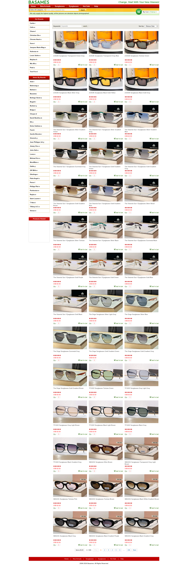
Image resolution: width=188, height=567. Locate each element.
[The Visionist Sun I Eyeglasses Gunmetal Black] (141, 226)
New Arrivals (45, 6)
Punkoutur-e (34, 190)
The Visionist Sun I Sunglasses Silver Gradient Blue (141, 130)
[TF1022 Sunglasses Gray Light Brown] (70, 410)
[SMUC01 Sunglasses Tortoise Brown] (106, 484)
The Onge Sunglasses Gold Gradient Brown (68, 388)
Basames (33, 94)
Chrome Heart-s (35, 39)
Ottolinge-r (34, 174)
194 (129, 550)
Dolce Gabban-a (36, 126)
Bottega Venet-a (36, 98)
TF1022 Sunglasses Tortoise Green (101, 388)
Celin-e (32, 27)
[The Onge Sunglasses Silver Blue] (141, 299)
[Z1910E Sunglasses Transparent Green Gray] (70, 41)
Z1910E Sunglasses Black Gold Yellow (102, 93)
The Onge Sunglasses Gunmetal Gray (66, 351)
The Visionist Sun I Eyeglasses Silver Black (103, 240)
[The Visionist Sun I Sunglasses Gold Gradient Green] (106, 152)
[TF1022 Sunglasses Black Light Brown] (106, 410)
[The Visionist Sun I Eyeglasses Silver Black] (106, 226)
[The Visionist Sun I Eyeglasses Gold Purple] (70, 262)
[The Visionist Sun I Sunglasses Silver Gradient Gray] (106, 115)
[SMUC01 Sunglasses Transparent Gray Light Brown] (141, 447)
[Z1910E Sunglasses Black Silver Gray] (70, 78)
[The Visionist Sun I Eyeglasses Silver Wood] (141, 189)
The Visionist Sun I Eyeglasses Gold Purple (68, 277)
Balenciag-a (34, 86)
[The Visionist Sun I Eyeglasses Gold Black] (70, 299)
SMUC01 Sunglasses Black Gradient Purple (104, 536)
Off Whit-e (33, 170)
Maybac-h (33, 59)
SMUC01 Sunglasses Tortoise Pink (65, 499)
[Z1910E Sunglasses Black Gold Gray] (141, 78)
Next (134, 550)
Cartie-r (32, 23)
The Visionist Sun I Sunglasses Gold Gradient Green (104, 167)
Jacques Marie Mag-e (38, 47)
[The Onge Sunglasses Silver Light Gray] (106, 299)
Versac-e (33, 210)
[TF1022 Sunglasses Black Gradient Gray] (70, 447)
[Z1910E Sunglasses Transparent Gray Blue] (106, 41)
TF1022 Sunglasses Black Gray (135, 425)
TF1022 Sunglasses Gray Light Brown (66, 425)
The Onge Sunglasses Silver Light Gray (102, 314)
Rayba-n (33, 194)
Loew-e (32, 154)
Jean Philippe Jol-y (37, 142)
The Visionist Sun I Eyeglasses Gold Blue (139, 277)
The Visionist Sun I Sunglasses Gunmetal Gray (69, 166)
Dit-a (31, 122)
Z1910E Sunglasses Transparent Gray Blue (104, 56)
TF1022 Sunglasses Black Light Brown (102, 425)
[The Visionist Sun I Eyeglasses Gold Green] (106, 262)
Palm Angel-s (35, 178)
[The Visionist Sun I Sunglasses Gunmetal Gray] (70, 152)
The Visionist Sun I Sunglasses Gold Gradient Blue (104, 204)
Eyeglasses (74, 6)
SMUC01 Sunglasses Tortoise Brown (101, 499)
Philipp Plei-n (35, 186)
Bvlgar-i (33, 110)
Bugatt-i (33, 102)
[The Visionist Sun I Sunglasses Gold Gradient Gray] (141, 152)
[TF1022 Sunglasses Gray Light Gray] (141, 373)
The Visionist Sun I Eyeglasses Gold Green (104, 277)
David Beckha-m (36, 118)
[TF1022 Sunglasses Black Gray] (141, 410)
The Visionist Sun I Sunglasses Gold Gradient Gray (140, 167)
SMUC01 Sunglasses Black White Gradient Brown (142, 499)
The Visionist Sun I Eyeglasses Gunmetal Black (141, 240)
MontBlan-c (34, 162)
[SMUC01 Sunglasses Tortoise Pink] (70, 484)
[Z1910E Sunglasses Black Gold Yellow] (106, 78)
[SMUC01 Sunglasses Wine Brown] (106, 447)
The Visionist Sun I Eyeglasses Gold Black (67, 314)
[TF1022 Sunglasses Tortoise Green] (106, 373)
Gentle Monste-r (36, 134)
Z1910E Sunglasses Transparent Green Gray (69, 56)
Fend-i (32, 130)
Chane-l (33, 31)
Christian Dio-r (35, 35)
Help (96, 6)
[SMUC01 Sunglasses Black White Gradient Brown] (141, 484)
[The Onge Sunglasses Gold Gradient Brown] (70, 373)
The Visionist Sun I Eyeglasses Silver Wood (139, 203)
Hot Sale (86, 6)
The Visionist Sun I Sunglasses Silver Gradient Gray (105, 130)
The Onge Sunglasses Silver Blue (136, 314)
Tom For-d (34, 71)
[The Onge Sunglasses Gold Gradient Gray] (141, 336)
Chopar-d (33, 114)
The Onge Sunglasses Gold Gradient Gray (139, 351)
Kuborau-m (34, 51)
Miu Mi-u (33, 63)
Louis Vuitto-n (35, 55)
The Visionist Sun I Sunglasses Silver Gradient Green (69, 130)
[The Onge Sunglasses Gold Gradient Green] (106, 336)
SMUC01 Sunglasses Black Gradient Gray (139, 536)
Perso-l (32, 182)
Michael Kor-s (35, 158)
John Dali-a (34, 150)
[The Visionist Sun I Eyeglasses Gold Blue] (141, 262)
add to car (83, 64)
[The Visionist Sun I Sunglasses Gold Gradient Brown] (70, 189)
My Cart (149, 12)
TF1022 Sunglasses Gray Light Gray (137, 388)
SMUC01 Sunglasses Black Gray (64, 536)
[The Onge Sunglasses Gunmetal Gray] (70, 336)
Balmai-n (33, 90)
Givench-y (34, 138)
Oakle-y (33, 166)
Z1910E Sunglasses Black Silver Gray (66, 93)
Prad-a (32, 67)
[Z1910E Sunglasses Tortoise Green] (141, 41)
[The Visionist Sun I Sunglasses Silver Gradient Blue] (141, 115)
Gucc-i (32, 43)
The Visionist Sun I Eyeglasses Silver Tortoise (69, 240)
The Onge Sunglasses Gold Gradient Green (104, 351)
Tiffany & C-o (35, 206)
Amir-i (32, 81)
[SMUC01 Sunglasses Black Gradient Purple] (106, 521)
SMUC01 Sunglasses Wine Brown (100, 462)
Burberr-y (33, 106)
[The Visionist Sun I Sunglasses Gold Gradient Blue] (106, 189)
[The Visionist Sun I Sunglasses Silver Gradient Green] (70, 115)
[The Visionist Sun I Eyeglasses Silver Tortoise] (70, 226)
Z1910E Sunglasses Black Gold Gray (137, 93)
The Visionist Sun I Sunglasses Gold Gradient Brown (69, 204)
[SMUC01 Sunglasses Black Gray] (70, 521)
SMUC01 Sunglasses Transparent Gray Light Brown (140, 463)
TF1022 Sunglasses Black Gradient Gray (67, 462)
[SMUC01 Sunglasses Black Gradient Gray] (141, 521)
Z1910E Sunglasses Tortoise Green (137, 56)
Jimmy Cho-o (35, 146)
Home (33, 6)
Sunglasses (60, 6)
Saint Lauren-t (35, 198)
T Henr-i (33, 202)
